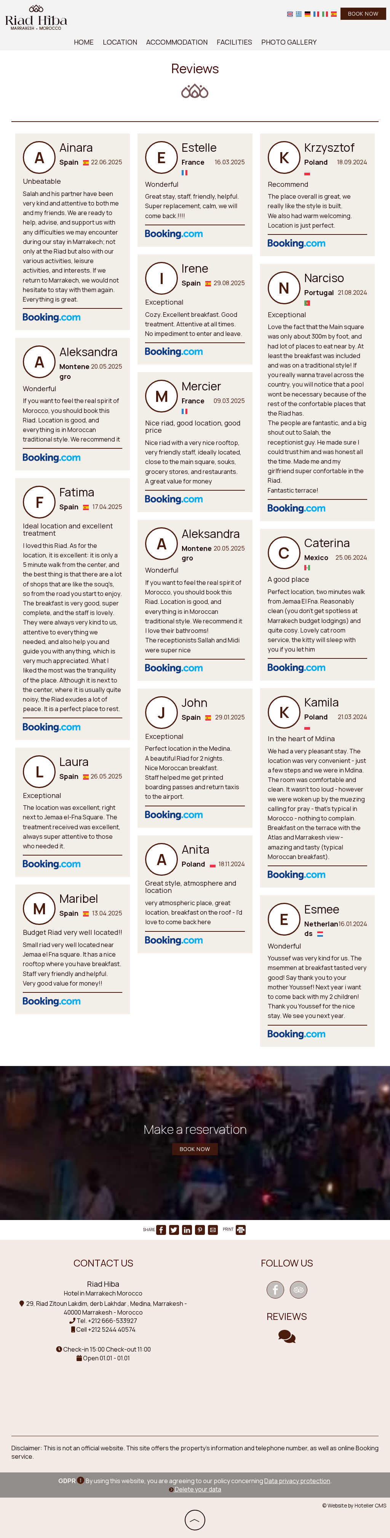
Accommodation (177, 42)
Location (120, 42)
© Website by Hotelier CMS (354, 1505)
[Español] (334, 14)
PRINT (229, 1229)
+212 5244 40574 (112, 1329)
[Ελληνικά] (299, 14)
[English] (290, 14)
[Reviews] (287, 1340)
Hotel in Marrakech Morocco (103, 1293)
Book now (363, 13)
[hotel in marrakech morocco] (36, 16)
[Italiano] (325, 14)
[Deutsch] (307, 14)
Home (84, 42)
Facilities (234, 42)
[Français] (316, 14)
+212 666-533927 (112, 1320)
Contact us (103, 1263)
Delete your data (197, 1489)
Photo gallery (288, 42)
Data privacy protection (297, 1481)
